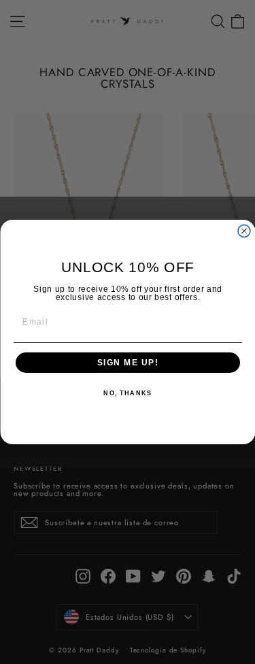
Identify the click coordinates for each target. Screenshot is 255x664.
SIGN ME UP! (127, 363)
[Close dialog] (244, 231)
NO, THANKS (127, 393)
